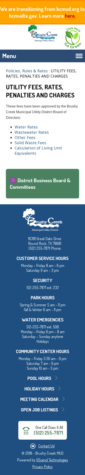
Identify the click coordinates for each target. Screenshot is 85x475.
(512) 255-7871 (48, 433)
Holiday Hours (39, 389)
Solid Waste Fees (30, 142)
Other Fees (25, 137)
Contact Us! (46, 446)
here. (70, 15)
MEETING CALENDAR (39, 399)
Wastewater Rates (32, 132)
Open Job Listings (39, 410)
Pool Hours (39, 378)
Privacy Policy (42, 466)
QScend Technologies (52, 460)
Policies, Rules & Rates (27, 70)
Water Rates (26, 127)
